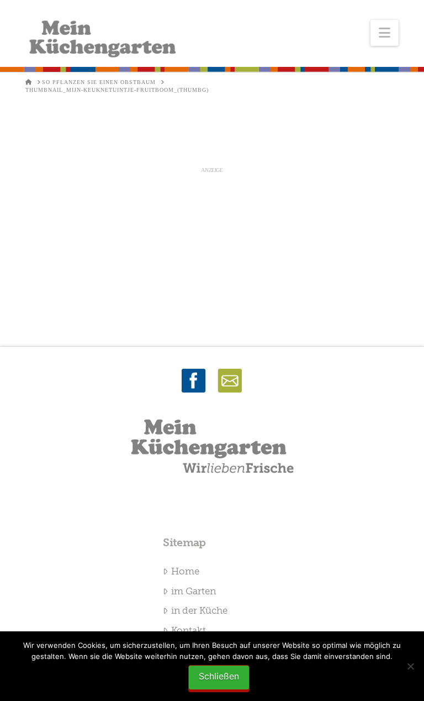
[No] (410, 666)
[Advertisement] (212, 252)
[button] (384, 33)
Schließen (219, 676)
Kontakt (188, 630)
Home (185, 571)
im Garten (193, 591)
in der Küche (199, 610)
